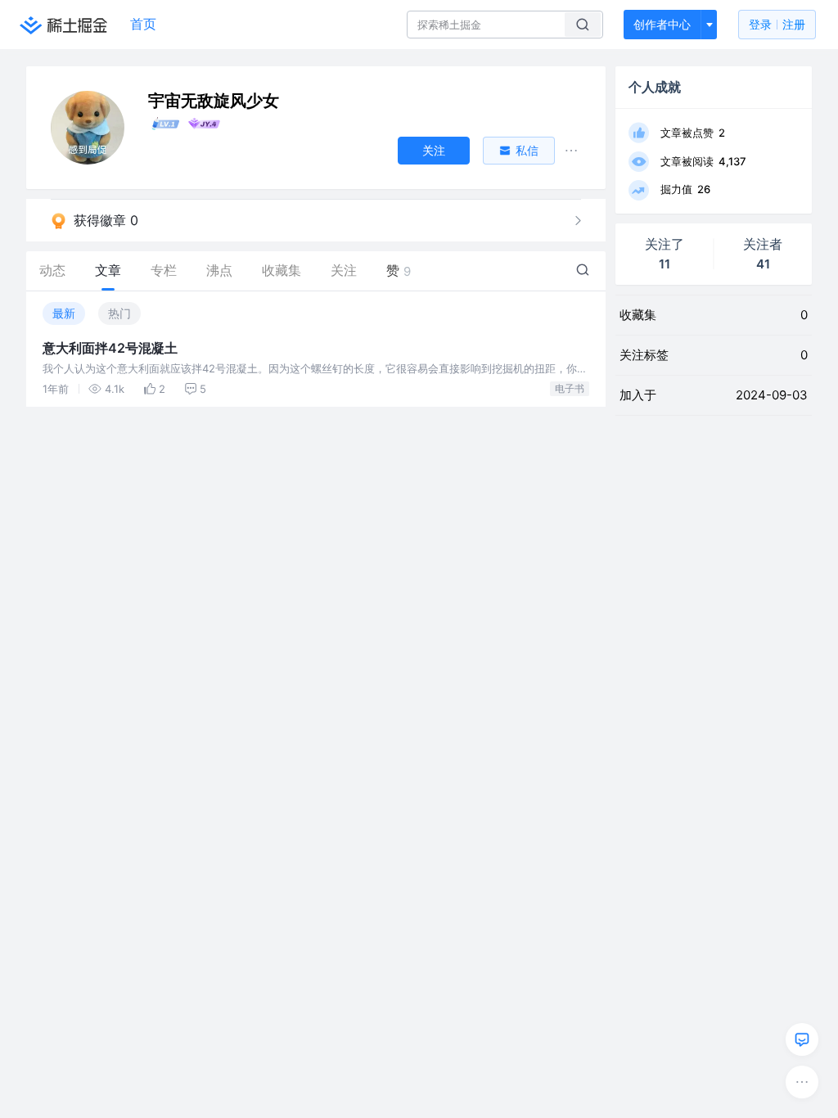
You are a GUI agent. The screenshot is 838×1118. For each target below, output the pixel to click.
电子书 (569, 388)
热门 (119, 313)
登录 (777, 24)
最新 (63, 313)
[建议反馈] (802, 1039)
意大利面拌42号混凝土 (110, 348)
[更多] (802, 1082)
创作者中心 (662, 24)
